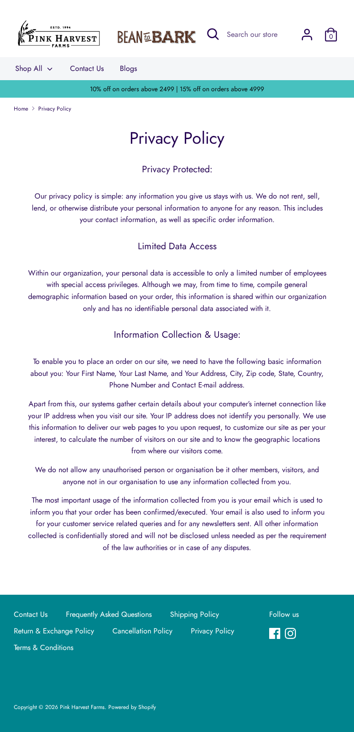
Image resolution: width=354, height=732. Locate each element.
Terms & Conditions (43, 647)
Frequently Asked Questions (109, 614)
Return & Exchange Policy (54, 631)
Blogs (128, 68)
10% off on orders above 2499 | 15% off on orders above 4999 (177, 89)
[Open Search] (213, 34)
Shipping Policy (194, 614)
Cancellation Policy (142, 631)
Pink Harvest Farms (82, 707)
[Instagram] (291, 634)
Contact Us (87, 68)
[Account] (307, 31)
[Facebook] (275, 634)
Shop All (30, 68)
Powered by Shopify (132, 707)
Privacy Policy (212, 631)
